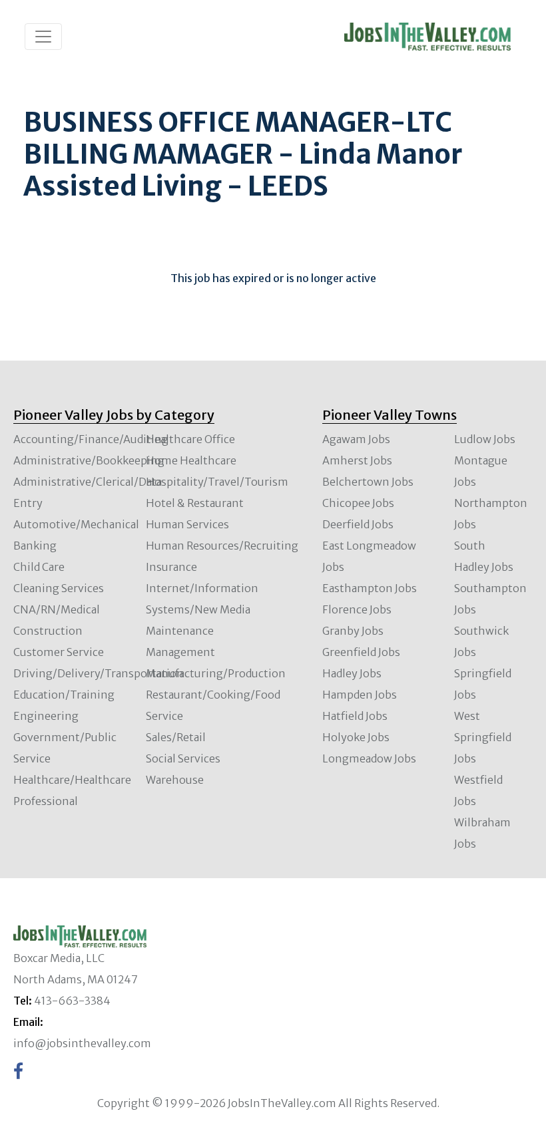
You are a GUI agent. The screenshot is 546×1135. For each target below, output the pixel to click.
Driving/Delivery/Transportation (98, 673)
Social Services (183, 758)
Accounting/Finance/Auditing (90, 439)
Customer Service (58, 652)
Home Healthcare (191, 460)
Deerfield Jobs (358, 524)
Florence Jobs (357, 609)
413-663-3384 (72, 1000)
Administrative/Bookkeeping (88, 460)
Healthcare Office (190, 439)
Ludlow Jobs (484, 439)
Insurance (171, 566)
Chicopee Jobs (358, 503)
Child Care (39, 566)
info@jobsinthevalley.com (82, 1043)
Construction (48, 630)
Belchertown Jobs (367, 481)
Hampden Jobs (359, 694)
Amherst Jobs (357, 460)
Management (180, 652)
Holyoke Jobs (356, 737)
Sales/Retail (176, 737)
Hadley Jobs (352, 673)
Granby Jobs (353, 630)
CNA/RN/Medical (56, 609)
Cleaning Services (58, 588)
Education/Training (64, 694)
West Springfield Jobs (482, 737)
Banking (35, 545)
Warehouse (175, 779)
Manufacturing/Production (216, 673)
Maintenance (180, 630)
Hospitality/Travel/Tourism (217, 481)
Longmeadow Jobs (369, 758)
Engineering (46, 716)
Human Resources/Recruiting (222, 545)
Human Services (187, 524)
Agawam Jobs (356, 439)
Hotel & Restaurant (195, 503)
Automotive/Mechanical (76, 524)
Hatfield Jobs (355, 716)
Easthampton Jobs (369, 588)
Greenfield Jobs (361, 652)
